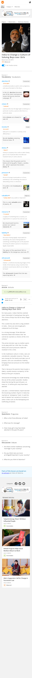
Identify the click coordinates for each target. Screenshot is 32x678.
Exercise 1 (5, 75)
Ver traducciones (11, 65)
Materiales (17, 7)
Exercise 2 (5, 285)
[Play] (2, 299)
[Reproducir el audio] (9, 81)
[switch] (3, 65)
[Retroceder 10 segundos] (21, 299)
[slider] (2, 302)
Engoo (4, 22)
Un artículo (5, 473)
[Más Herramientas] (29, 299)
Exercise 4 (5, 440)
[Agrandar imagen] (16, 37)
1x (25, 299)
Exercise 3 (5, 412)
